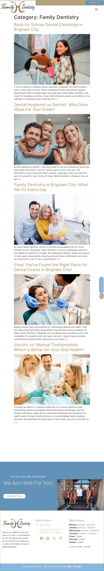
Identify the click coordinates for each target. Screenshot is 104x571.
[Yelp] (54, 538)
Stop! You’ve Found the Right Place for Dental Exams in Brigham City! (50, 267)
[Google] (48, 538)
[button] (96, 9)
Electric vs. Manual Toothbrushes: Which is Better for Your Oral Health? (49, 347)
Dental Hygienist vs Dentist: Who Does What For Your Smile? (51, 107)
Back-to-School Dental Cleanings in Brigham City (48, 27)
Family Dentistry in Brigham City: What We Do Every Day (51, 187)
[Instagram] (60, 538)
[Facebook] (41, 538)
